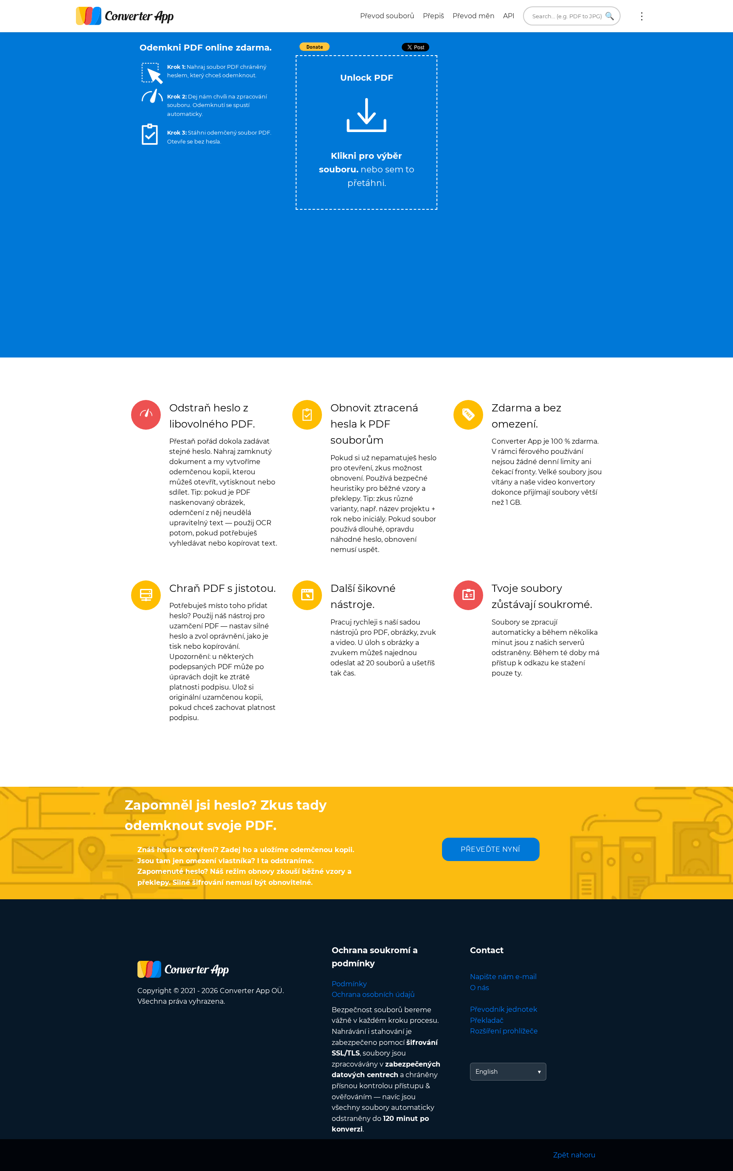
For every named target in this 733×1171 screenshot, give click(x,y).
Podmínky (349, 984)
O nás (479, 988)
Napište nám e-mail (503, 977)
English (487, 1071)
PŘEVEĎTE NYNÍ (490, 849)
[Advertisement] (519, 115)
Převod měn (474, 16)
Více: (641, 16)
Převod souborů (387, 16)
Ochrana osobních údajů (373, 995)
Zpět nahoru (574, 1155)
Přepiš (433, 16)
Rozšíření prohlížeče (504, 1031)
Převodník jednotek (503, 1009)
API (509, 16)
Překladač (487, 1020)
